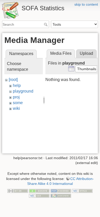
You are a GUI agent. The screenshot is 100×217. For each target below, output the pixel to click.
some (18, 103)
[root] (13, 79)
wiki (16, 108)
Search (46, 24)
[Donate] (39, 190)
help (17, 85)
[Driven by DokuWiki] (61, 196)
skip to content (86, 4)
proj (16, 97)
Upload (86, 53)
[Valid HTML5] (82, 190)
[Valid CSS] (39, 196)
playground (23, 91)
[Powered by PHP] (61, 190)
